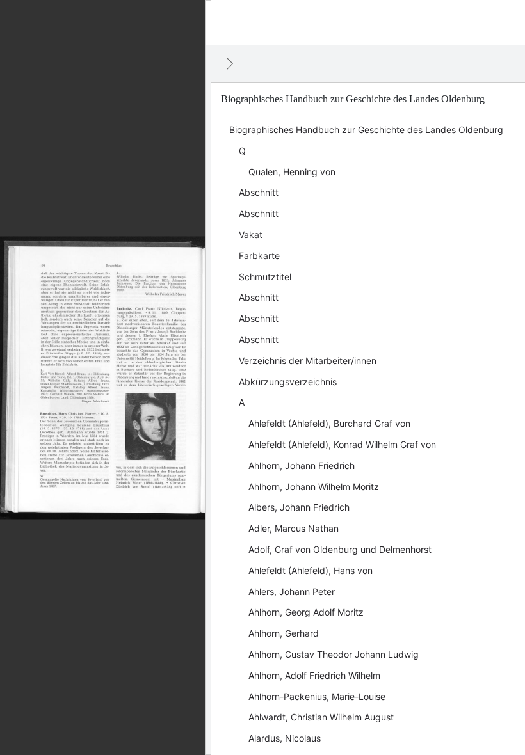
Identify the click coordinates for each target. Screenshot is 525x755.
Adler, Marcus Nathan (293, 528)
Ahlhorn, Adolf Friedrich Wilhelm (314, 675)
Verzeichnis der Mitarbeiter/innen (307, 360)
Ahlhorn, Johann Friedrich (301, 465)
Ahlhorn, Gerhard (283, 633)
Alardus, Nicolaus (284, 738)
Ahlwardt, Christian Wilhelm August (321, 716)
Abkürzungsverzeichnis (288, 381)
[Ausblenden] (230, 63)
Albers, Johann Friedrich (299, 507)
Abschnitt (259, 192)
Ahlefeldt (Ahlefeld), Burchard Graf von (329, 423)
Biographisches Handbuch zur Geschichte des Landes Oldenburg (366, 129)
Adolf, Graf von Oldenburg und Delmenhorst (340, 549)
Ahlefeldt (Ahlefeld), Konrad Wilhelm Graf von (342, 444)
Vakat (250, 234)
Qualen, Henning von (291, 171)
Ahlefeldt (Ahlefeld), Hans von (310, 570)
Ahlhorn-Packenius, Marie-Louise (316, 696)
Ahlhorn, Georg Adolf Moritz (306, 612)
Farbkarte (259, 255)
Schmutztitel (265, 276)
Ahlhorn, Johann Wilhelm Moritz (313, 486)
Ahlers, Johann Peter (291, 591)
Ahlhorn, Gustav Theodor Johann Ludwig (333, 654)
